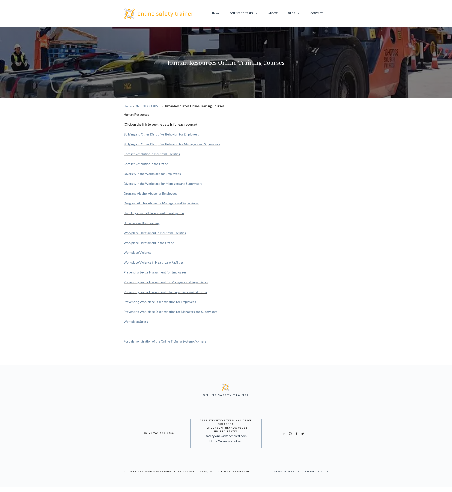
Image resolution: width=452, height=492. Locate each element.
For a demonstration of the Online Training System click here (165, 341)
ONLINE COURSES (241, 13)
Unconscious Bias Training (142, 223)
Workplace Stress (136, 321)
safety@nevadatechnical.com (226, 436)
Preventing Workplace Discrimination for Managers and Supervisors (170, 312)
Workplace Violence (137, 252)
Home (215, 13)
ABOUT (273, 13)
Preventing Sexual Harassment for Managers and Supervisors (166, 282)
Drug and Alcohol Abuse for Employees (150, 193)
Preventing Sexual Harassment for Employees (155, 272)
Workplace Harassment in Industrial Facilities (155, 233)
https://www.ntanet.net (226, 441)
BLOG (291, 13)
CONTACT (316, 13)
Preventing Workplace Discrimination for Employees (160, 302)
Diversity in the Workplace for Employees (152, 174)
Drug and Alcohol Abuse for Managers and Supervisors (161, 203)
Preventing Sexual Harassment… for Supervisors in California (165, 292)
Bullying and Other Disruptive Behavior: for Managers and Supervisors (172, 144)
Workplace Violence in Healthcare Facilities (154, 262)
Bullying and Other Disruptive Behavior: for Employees (161, 134)
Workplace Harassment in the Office (149, 243)
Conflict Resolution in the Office (146, 164)
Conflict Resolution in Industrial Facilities (152, 154)
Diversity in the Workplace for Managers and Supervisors (163, 183)
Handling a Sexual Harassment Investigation (154, 213)
